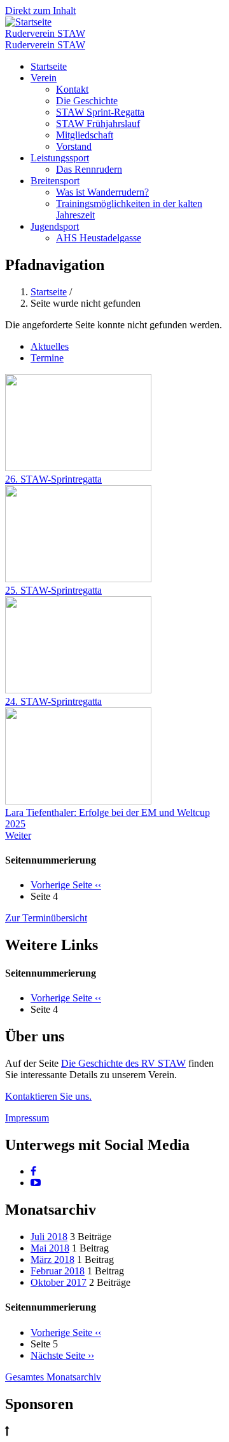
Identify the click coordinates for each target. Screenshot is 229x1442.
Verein (44, 77)
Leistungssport (60, 157)
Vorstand (74, 146)
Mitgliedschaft (84, 135)
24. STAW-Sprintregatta (53, 701)
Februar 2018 (58, 1270)
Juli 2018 (49, 1236)
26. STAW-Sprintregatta (53, 479)
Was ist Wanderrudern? (102, 192)
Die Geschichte (87, 100)
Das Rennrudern (89, 169)
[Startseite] (28, 22)
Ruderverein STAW (45, 33)
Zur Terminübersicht (46, 917)
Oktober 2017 (59, 1282)
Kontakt (72, 89)
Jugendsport (55, 226)
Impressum (27, 1117)
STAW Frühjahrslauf (98, 123)
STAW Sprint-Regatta (100, 112)
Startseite (49, 66)
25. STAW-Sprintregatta (53, 590)
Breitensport (55, 180)
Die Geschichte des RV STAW (123, 1063)
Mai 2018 (50, 1248)
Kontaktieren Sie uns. (48, 1096)
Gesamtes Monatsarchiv (53, 1377)
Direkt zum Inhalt (40, 10)
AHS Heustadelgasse (98, 237)
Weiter (18, 835)
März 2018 (52, 1259)
